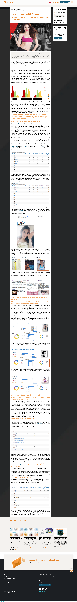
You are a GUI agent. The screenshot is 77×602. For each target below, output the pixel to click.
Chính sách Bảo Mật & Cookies (10, 591)
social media (20, 210)
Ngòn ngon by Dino (40, 146)
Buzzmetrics (39, 423)
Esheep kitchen (14, 146)
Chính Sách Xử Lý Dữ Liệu (9, 592)
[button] (50, 2)
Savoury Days (27, 146)
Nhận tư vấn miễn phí (65, 2)
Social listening (18, 123)
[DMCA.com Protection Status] (56, 591)
